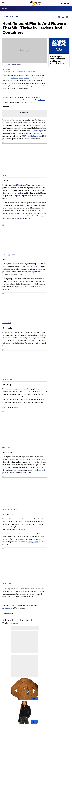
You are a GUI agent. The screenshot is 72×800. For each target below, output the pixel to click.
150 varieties (20, 185)
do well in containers (16, 193)
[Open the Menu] (3, 3)
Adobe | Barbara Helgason (14, 64)
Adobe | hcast (6, 583)
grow (26, 120)
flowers (34, 462)
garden (4, 88)
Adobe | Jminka (7, 379)
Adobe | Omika (6, 447)
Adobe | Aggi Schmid (8, 254)
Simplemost (29, 605)
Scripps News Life (10, 16)
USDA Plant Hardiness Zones (32, 136)
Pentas (4, 120)
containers (41, 100)
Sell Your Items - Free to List (17, 620)
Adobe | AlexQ (6, 323)
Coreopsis (33, 340)
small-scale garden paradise (20, 78)
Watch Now (65, 3)
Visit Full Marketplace (10, 623)
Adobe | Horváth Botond (9, 509)
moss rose (23, 459)
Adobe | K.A (5, 175)
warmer (21, 218)
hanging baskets (33, 542)
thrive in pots (38, 130)
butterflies (20, 343)
